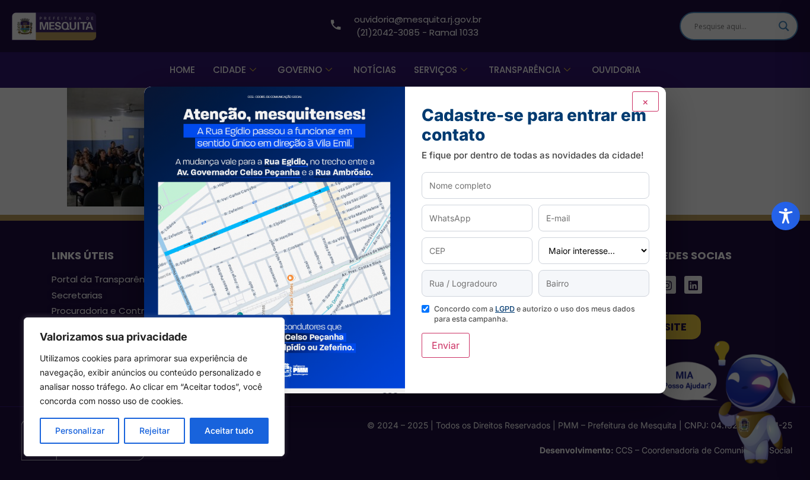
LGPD (505, 308)
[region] (154, 386)
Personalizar (79, 430)
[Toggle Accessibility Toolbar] (785, 216)
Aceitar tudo (229, 430)
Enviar (446, 345)
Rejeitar (154, 430)
